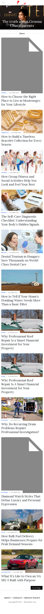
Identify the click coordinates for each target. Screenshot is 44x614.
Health (4, 212)
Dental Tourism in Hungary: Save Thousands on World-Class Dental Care (20, 260)
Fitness (4, 172)
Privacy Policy (32, 598)
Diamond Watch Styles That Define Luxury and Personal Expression (20, 500)
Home (3, 292)
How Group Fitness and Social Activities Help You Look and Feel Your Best (18, 180)
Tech (3, 532)
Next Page (36, 588)
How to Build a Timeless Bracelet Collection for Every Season (21, 140)
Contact (17, 598)
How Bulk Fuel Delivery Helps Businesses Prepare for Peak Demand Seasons (22, 540)
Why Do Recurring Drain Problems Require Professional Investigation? (20, 428)
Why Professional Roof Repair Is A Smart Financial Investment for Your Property (20, 386)
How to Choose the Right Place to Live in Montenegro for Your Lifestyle (20, 100)
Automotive (5, 572)
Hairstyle (5, 132)
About (7, 598)
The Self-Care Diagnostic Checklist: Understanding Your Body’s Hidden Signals (20, 220)
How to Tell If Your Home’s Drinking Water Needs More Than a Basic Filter (20, 300)
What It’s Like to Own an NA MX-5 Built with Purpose (21, 578)
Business (4, 420)
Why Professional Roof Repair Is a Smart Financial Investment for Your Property (20, 342)
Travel (3, 93)
